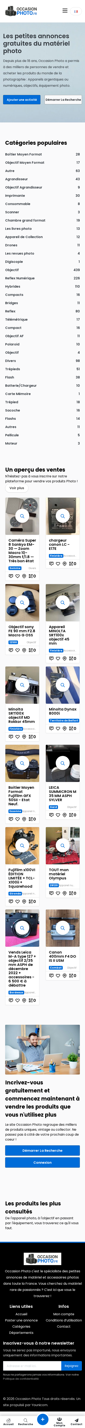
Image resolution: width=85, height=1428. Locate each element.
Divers (32, 568)
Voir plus (16, 488)
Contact (76, 1424)
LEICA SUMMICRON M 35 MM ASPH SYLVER (62, 793)
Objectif (31, 642)
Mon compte (59, 1424)
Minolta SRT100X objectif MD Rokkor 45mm (21, 715)
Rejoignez (71, 1366)
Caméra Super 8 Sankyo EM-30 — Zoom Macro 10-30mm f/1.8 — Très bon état (22, 550)
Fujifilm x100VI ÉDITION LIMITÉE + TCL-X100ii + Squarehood (21, 878)
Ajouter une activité (22, 100)
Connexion (42, 1162)
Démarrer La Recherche (63, 100)
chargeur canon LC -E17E (59, 544)
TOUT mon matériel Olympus (59, 874)
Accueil (8, 1424)
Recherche (25, 1424)
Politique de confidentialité (21, 1379)
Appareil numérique (34, 811)
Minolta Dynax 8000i (63, 711)
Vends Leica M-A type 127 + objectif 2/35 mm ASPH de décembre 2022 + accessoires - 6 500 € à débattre (22, 969)
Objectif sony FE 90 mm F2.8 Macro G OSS (21, 631)
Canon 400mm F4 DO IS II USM (62, 956)
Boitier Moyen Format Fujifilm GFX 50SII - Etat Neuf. (21, 796)
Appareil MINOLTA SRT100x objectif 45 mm (59, 635)
